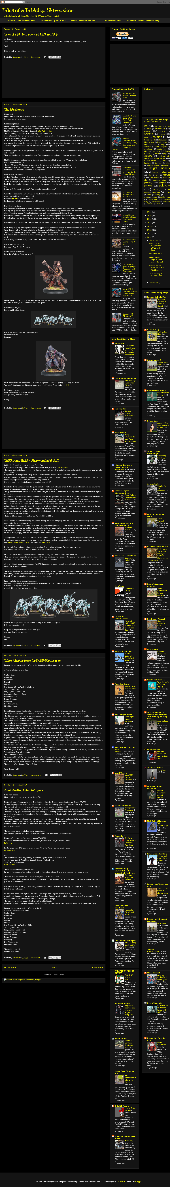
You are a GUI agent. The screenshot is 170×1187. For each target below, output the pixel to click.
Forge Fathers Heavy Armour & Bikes (130, 497)
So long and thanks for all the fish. (162, 858)
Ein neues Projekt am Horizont (129, 877)
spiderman (152, 199)
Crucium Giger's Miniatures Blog (122, 492)
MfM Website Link (45, 131)
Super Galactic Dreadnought (153, 452)
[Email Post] (45, 57)
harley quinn (150, 161)
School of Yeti (121, 1038)
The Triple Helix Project (125, 940)
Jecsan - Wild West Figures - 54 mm (163, 425)
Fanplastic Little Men (156, 297)
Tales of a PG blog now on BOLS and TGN (31, 34)
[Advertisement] (54, 79)
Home (54, 967)
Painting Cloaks (153, 951)
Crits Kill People (122, 1106)
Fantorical (119, 343)
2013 (149, 226)
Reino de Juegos (122, 1003)
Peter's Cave (152, 421)
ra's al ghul (157, 189)
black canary (162, 142)
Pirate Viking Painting (157, 854)
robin (149, 195)
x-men (157, 204)
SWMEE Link (9, 865)
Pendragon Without (156, 619)
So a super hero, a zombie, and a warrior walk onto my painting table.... (157, 715)
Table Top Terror (122, 684)
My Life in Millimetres (156, 821)
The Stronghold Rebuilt (125, 378)
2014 (149, 223)
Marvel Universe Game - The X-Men (130, 241)
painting (148, 182)
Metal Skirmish (153, 973)
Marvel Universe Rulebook (83, 20)
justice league (153, 165)
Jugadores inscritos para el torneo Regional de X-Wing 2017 (130, 1010)
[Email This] (49, 57)
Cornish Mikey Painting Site (18, 542)
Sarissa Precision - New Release (130, 413)
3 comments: (36, 57)
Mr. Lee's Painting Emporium (155, 787)
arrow (147, 131)
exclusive (156, 151)
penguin (162, 182)
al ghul (167, 126)
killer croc (166, 165)
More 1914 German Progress (129, 777)
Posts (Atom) (59, 974)
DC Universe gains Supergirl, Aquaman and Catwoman (129, 267)
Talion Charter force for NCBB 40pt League (32, 660)
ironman (158, 163)
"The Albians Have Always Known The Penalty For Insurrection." (130, 350)
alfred (149, 129)
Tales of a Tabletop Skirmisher (37, 10)
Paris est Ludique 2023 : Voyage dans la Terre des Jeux (130, 625)
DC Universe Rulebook (111, 20)
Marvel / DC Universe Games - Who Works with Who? (130, 292)
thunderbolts (156, 201)
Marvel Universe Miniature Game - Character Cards (130, 218)
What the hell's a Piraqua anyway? (163, 684)
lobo (149, 175)
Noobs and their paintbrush (122, 907)
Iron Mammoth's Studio (157, 547)
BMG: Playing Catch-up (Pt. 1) (130, 945)
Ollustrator (121, 1182)
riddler (167, 192)
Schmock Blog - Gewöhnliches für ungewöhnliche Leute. (125, 871)
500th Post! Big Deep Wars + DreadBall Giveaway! (129, 119)
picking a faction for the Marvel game (162, 977)
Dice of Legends (154, 1003)
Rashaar (118, 752)
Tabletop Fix (120, 409)
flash (157, 153)
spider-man (165, 197)
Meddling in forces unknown (129, 719)
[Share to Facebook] (57, 57)
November (154, 282)
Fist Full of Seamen (156, 680)
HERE (14, 199)
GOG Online (152, 649)
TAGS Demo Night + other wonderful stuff (31, 460)
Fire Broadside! (154, 749)
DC (146, 126)
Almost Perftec (153, 484)
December (154, 240)
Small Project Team (123, 714)
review (156, 192)
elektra (147, 151)
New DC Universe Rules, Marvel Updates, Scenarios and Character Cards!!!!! (124, 144)
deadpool (148, 149)
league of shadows (161, 172)
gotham (148, 156)
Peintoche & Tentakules (125, 556)
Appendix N (120, 836)
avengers (149, 134)
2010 (149, 237)
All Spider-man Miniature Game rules (129, 95)
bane (163, 134)
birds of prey (149, 142)
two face (166, 202)
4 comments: (36, 408)
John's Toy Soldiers (124, 651)
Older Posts (97, 967)
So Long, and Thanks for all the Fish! (128, 194)
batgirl (146, 137)
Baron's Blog (153, 330)
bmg (162, 144)
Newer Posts (10, 967)
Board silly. (129, 1141)
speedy (154, 197)
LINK (67, 385)
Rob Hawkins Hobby (156, 390)
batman (157, 137)
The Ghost (161, 770)
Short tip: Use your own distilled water (162, 890)
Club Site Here (62, 468)
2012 (149, 230)
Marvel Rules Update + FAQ (53, 20)
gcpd (165, 154)
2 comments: (36, 958)
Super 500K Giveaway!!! (128, 315)
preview (148, 186)
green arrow (159, 158)
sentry (157, 195)
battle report (149, 140)
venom (149, 204)
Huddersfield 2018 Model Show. (129, 912)
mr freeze (155, 178)
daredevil (147, 147)
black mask (149, 145)
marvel (166, 175)
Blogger (138, 1182)
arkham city (160, 129)
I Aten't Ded (162, 923)
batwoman (163, 140)
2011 (149, 233)
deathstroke (161, 149)
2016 (149, 215)
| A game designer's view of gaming (123, 466)
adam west (158, 126)
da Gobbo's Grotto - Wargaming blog (124, 524)
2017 (149, 212)
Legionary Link (9, 850)
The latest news (14, 109)
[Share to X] (55, 57)
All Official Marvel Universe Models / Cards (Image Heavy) (130, 170)
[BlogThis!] (52, 57)
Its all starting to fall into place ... (25, 790)
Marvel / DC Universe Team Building (143, 20)
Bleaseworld (120, 432)
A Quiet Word (120, 469)
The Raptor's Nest (155, 768)
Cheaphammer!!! (154, 360)
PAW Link (8, 843)
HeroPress (119, 586)
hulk (164, 161)
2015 (149, 219)
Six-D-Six (151, 949)
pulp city (164, 185)
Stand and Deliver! (123, 806)
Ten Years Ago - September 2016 (130, 383)
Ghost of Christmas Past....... (161, 623)
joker (168, 163)
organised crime (159, 180)
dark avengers (161, 147)
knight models (159, 168)
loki (157, 175)
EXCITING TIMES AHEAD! (129, 977)
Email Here (45, 542)
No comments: (36, 775)
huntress (147, 163)
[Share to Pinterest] (60, 57)
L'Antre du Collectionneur (121, 618)
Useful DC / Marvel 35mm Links (21, 20)
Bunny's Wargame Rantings (155, 585)
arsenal (162, 131)
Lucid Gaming (121, 773)
